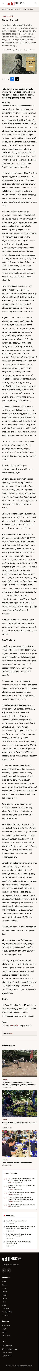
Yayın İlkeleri (6, 1335)
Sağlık (4, 1305)
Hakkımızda (6, 1325)
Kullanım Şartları (7, 1356)
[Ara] (35, 3)
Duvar (11, 1033)
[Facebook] (4, 1270)
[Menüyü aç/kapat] (3, 3)
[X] (9, 1270)
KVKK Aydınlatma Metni (9, 1349)
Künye (4, 1329)
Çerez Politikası (7, 1352)
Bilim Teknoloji (6, 1312)
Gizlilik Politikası (7, 1346)
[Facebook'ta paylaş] (12, 79)
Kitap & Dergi (15, 9)
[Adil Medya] (15, 3)
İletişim (4, 1332)
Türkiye (4, 1291)
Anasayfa (5, 9)
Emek (3, 1302)
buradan (15, 1025)
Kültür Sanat (6, 1308)
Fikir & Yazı (5, 1315)
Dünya (4, 1285)
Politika (4, 1295)
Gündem (4, 1281)
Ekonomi (4, 1298)
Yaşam (4, 1288)
